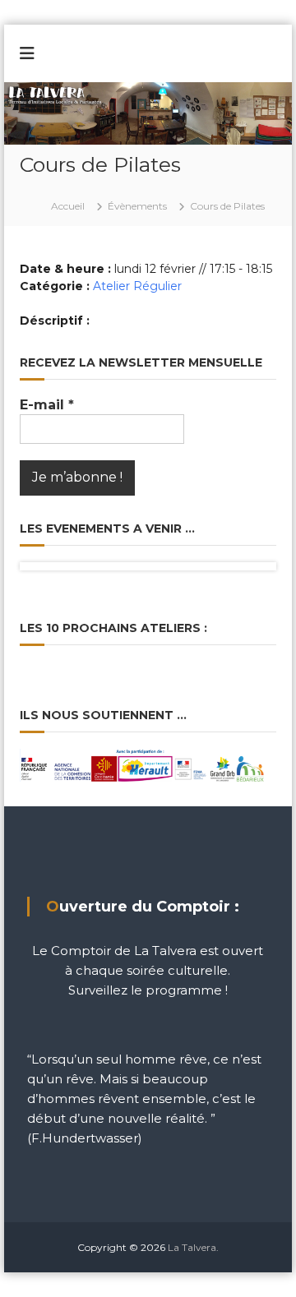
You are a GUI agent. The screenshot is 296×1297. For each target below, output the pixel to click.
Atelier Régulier (137, 286)
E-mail (47, 405)
